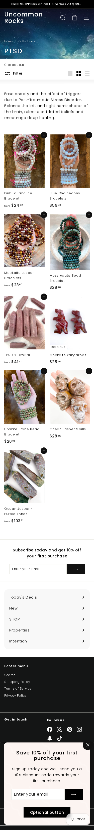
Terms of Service (18, 688)
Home (9, 41)
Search (10, 675)
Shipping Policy (17, 682)
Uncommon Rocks (23, 17)
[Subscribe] (74, 794)
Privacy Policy (15, 695)
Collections (27, 41)
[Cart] (74, 17)
